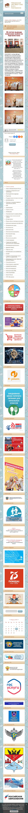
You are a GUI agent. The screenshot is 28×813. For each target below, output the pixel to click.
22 (16, 630)
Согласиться (14, 811)
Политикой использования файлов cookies (13, 808)
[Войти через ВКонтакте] (17, 137)
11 (6, 628)
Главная (6, 20)
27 (11, 632)
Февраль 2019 (14, 619)
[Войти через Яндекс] (19, 137)
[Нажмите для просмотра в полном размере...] (15, 52)
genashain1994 (13, 129)
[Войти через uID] (14, 137)
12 (8, 628)
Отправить (12, 144)
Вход (17, 153)
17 (21, 628)
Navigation (9, 13)
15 (17, 20)
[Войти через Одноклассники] (22, 137)
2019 (10, 20)
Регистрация (12, 153)
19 (8, 630)
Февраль (14, 20)
